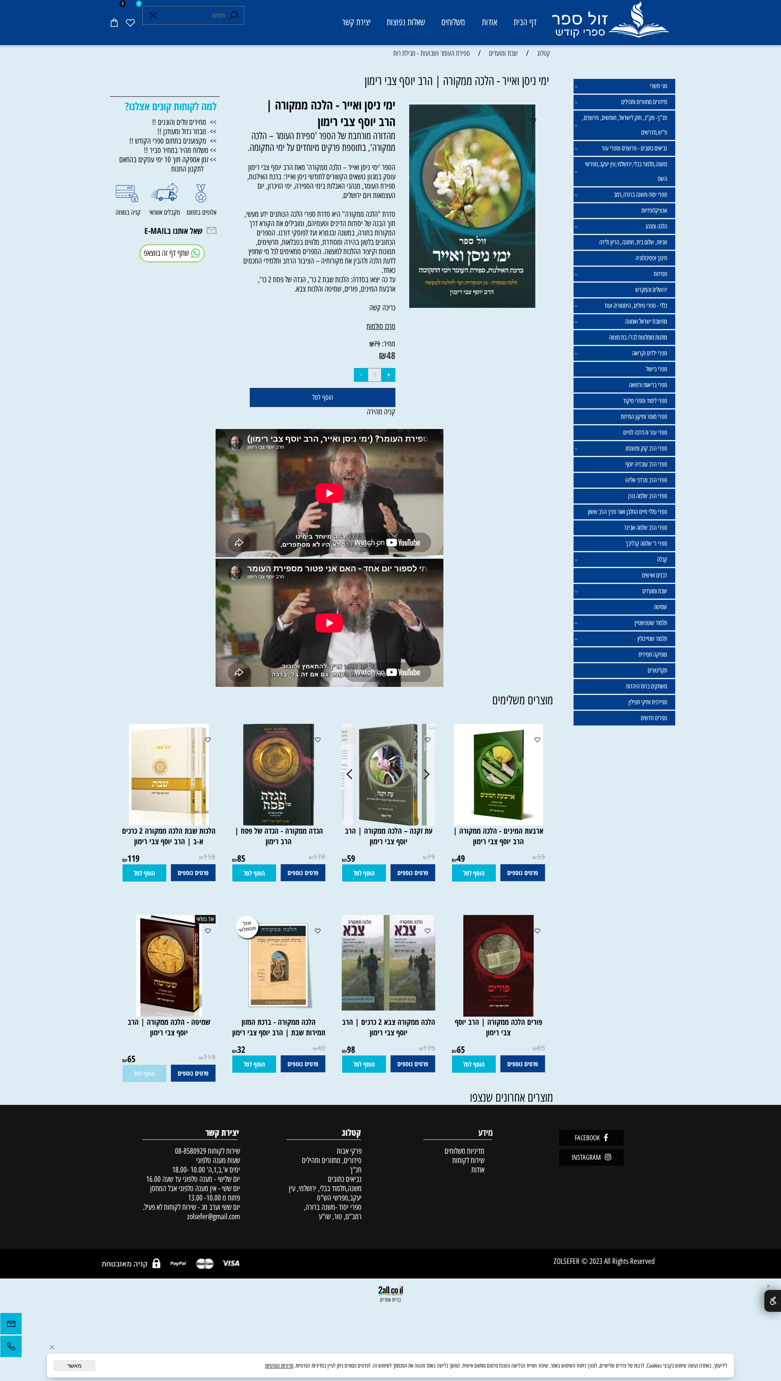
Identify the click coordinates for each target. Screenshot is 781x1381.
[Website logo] (610, 23)
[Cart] (114, 22)
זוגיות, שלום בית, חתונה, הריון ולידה (633, 242)
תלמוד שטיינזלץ (652, 639)
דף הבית (525, 22)
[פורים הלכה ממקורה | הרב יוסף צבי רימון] (498, 1014)
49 (461, 858)
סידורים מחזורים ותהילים (644, 102)
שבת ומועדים (654, 591)
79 (377, 344)
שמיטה (660, 607)
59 (541, 857)
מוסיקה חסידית (653, 654)
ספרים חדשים (654, 718)
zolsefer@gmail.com (212, 1216)
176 (429, 1048)
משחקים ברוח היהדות (646, 686)
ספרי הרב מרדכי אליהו (646, 480)
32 (241, 1049)
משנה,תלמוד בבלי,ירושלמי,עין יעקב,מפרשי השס (626, 171)
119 (133, 858)
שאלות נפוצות (406, 22)
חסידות (660, 274)
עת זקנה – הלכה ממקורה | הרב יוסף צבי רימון (388, 836)
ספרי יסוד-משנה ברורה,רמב (640, 194)
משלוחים (453, 22)
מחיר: (387, 344)
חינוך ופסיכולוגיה (651, 258)
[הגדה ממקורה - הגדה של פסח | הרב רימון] (278, 823)
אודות (489, 22)
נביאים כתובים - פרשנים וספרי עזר (634, 148)
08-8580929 (190, 1151)
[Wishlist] (130, 22)
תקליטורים (657, 670)
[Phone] (11, 1348)
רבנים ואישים (654, 575)
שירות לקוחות (468, 1160)
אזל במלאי (205, 919)
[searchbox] (193, 15)
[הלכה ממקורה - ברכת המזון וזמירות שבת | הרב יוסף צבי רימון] (279, 1014)
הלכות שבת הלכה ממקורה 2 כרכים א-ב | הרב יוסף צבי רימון (169, 836)
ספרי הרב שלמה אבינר (645, 527)
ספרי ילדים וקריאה (649, 353)
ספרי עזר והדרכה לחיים (645, 432)
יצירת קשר (356, 22)
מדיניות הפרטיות (279, 1365)
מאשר (74, 1365)
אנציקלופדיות (654, 210)
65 (461, 1049)
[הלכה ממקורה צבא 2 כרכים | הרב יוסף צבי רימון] (384, 1008)
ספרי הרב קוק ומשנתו (646, 448)
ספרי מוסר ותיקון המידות (644, 416)
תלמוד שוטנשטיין (651, 623)
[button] (474, 873)
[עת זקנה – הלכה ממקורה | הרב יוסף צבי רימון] (389, 823)
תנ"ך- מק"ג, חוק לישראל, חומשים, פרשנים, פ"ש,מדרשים (624, 125)
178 (319, 857)
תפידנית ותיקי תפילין (647, 702)
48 (390, 355)
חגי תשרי (658, 86)
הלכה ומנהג (656, 226)
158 (209, 857)
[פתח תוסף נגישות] (772, 1301)
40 (321, 1048)
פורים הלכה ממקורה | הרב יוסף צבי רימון (498, 1027)
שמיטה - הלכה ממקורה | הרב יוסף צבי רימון (169, 1027)
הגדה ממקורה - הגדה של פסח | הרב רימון (279, 836)
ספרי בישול (656, 369)
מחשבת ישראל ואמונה (646, 321)
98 (351, 1049)
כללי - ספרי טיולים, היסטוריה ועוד (635, 305)
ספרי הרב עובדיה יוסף (646, 464)
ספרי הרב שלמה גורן (647, 496)
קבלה (662, 559)
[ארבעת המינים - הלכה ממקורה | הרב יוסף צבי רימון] (498, 823)
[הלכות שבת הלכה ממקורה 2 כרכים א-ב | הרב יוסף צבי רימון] (169, 823)
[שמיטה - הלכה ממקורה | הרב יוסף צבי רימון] (169, 1014)
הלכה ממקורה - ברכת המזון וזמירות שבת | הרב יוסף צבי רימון (278, 1027)
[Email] (11, 1325)
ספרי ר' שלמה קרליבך (646, 543)
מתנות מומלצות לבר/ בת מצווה (638, 337)
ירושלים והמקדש (651, 290)
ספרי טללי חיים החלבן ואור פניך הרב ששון (627, 512)
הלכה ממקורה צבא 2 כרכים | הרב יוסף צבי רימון (388, 1027)
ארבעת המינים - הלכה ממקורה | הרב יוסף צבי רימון (498, 836)
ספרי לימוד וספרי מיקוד (645, 401)
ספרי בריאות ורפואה (648, 385)
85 (241, 858)
